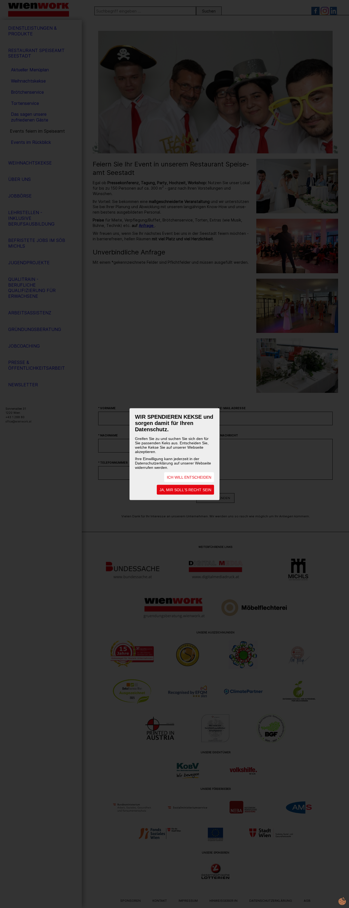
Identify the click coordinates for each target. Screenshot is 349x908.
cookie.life (342, 901)
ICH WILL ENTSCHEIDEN (189, 477)
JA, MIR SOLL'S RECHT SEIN (185, 489)
